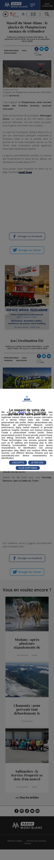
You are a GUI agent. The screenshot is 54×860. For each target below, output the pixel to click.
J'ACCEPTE (18, 462)
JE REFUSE (37, 462)
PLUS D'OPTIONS (28, 467)
